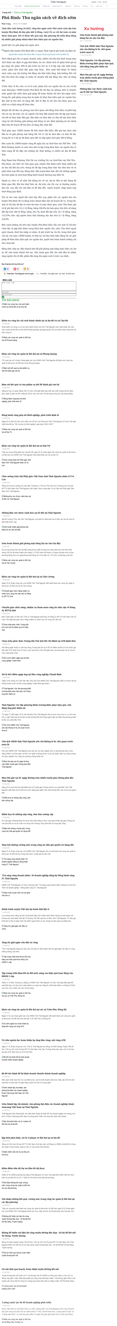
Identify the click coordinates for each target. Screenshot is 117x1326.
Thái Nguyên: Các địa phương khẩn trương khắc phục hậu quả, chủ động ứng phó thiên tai (97, 63)
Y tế (91, 6)
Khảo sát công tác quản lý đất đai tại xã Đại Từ (26, 445)
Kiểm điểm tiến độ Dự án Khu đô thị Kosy (23, 1168)
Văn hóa (77, 6)
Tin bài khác (11, 300)
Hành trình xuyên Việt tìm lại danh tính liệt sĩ (25, 909)
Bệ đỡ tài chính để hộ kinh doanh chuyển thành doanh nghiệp (34, 1073)
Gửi (3, 297)
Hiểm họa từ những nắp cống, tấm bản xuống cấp (27, 814)
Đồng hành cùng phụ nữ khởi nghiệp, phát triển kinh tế (30, 415)
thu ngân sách (53, 274)
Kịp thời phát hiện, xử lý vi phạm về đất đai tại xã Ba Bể (31, 1137)
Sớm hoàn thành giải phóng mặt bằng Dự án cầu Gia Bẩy (31, 543)
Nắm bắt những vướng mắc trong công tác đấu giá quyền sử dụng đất (38, 844)
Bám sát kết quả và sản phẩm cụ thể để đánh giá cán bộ (30, 384)
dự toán (62, 274)
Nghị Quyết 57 (57, 6)
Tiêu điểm (18, 6)
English (94, 2)
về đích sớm (70, 274)
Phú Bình (44, 274)
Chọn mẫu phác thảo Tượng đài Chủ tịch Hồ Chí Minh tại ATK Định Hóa (39, 641)
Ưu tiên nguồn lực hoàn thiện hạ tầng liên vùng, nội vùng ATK (34, 1040)
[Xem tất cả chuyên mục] (106, 6)
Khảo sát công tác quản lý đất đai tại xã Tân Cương (28, 576)
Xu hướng (94, 29)
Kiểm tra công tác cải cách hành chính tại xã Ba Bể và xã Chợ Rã (35, 320)
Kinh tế (68, 6)
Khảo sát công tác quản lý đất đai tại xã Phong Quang (29, 353)
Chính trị (46, 6)
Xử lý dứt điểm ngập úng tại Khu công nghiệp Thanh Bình (31, 674)
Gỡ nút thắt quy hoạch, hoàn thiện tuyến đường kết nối (30, 1269)
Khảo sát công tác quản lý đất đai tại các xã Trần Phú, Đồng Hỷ (34, 1009)
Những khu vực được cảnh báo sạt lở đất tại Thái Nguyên (31, 512)
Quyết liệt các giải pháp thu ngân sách (20, 45)
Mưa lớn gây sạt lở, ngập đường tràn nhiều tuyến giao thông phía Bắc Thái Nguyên (97, 77)
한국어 (105, 2)
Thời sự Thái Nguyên (32, 6)
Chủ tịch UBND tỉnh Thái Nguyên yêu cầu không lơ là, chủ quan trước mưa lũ (96, 49)
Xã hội (85, 6)
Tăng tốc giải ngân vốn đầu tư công (20, 942)
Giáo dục (99, 6)
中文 (99, 2)
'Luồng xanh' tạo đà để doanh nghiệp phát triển (26, 1302)
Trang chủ (6, 12)
